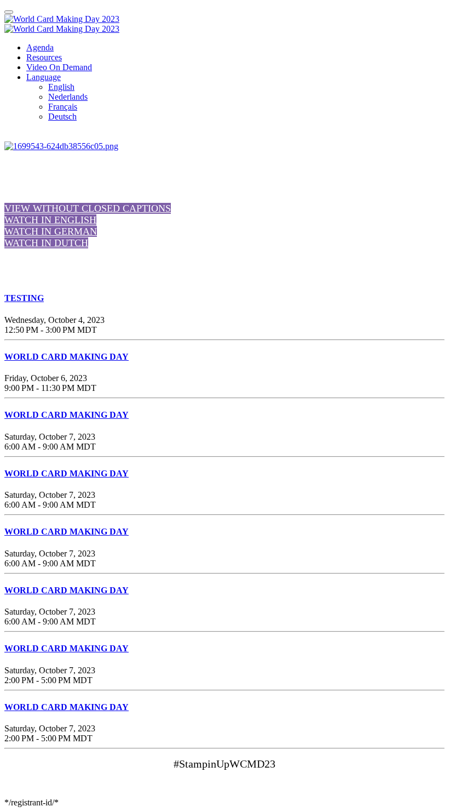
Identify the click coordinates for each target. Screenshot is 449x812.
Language (43, 77)
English (61, 87)
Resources (44, 57)
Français (62, 106)
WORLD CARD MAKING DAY (66, 356)
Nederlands (68, 96)
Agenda (40, 47)
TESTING (24, 298)
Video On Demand (59, 67)
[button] (87, 208)
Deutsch (62, 116)
